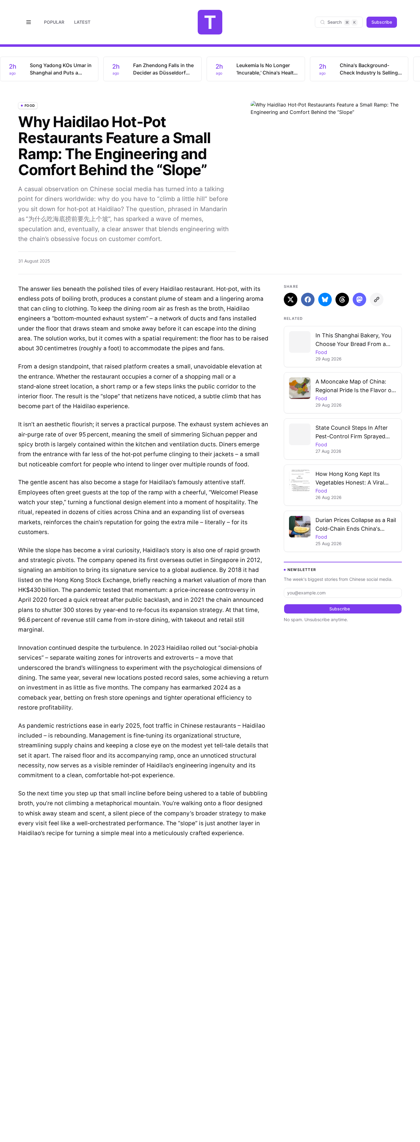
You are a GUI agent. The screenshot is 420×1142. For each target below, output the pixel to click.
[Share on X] (290, 299)
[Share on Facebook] (308, 299)
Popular (54, 22)
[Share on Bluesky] (325, 299)
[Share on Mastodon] (359, 299)
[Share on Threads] (342, 299)
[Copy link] (376, 299)
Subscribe (381, 22)
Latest (82, 22)
